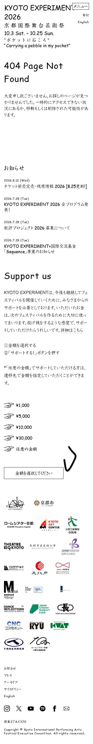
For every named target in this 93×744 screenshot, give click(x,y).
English (83, 22)
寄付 (86, 15)
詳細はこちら (72, 330)
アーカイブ (11, 682)
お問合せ (10, 668)
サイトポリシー (13, 689)
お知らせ (14, 168)
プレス (8, 675)
